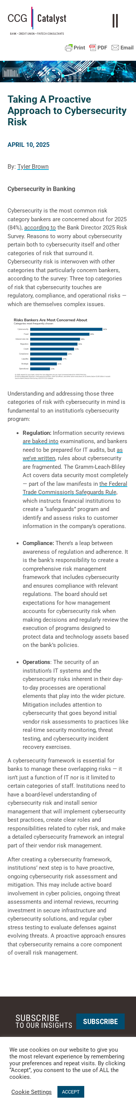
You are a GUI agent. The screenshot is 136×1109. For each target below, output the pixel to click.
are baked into (41, 441)
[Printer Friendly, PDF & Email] (99, 47)
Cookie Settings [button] (31, 1092)
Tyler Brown (33, 166)
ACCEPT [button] (71, 1092)
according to (40, 227)
